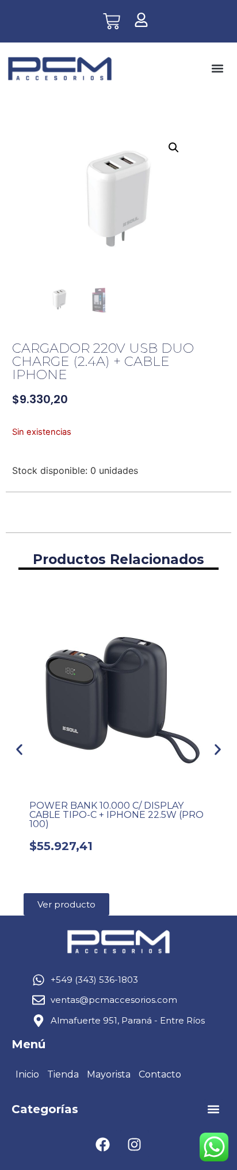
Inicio (27, 1074)
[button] (217, 68)
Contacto (160, 1074)
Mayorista (109, 1074)
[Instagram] (134, 1144)
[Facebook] (103, 1144)
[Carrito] (111, 21)
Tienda (63, 1074)
